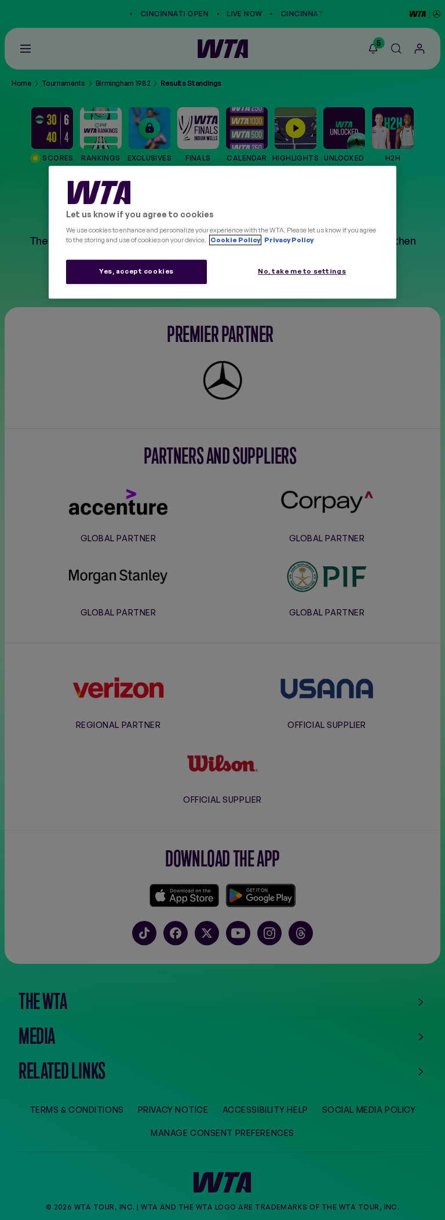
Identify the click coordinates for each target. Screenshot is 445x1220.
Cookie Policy (235, 240)
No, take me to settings (302, 272)
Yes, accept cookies (136, 272)
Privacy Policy (288, 240)
